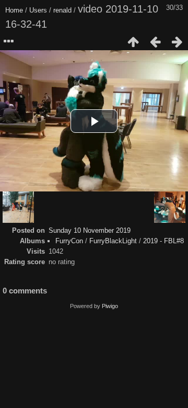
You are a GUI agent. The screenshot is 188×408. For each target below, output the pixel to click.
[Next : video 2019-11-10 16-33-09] (177, 42)
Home (14, 10)
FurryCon (69, 241)
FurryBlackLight (113, 241)
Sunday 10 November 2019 (90, 230)
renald (62, 10)
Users (38, 10)
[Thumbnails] (133, 42)
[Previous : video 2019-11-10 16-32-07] (155, 42)
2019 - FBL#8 (163, 241)
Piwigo (110, 306)
